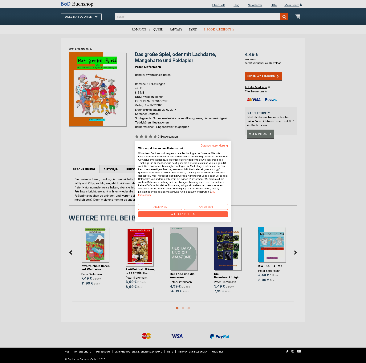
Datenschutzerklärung (214, 145)
